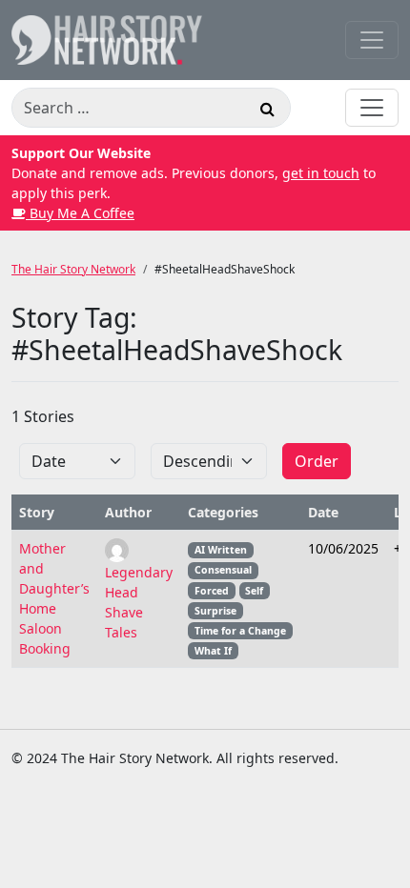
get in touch (320, 173)
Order (316, 461)
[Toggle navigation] (372, 40)
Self (254, 590)
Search (267, 111)
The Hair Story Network (73, 269)
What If (213, 650)
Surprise (215, 610)
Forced (212, 590)
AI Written (221, 549)
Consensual (223, 569)
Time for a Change (240, 630)
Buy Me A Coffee (80, 213)
